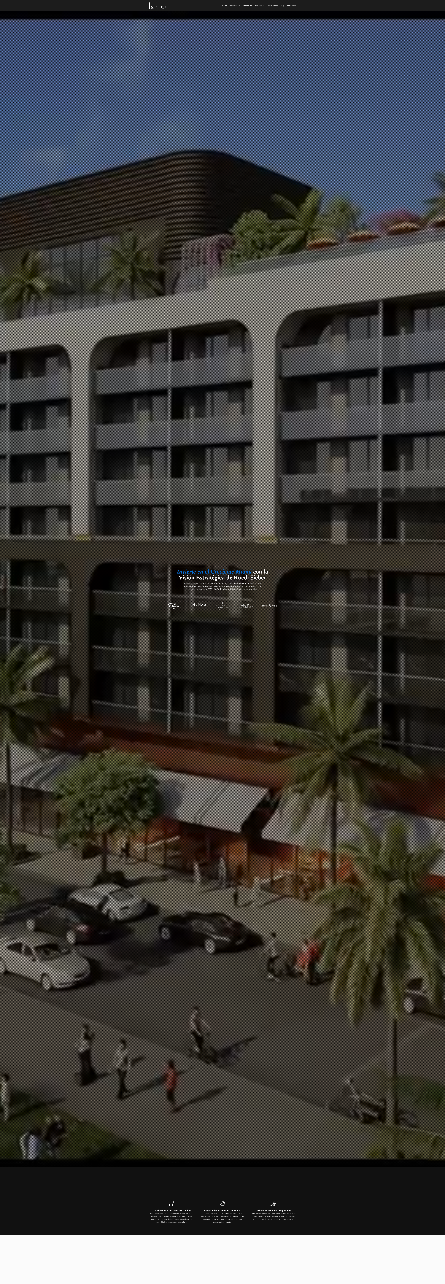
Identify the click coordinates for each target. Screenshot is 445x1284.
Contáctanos (291, 6)
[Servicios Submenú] (239, 6)
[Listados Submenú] (251, 6)
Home (224, 6)
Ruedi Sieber (272, 6)
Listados (245, 6)
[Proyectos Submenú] (264, 6)
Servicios (233, 6)
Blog (282, 6)
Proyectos (258, 6)
